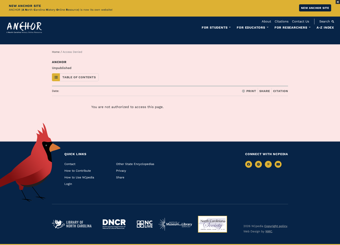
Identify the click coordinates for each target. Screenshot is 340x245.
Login (68, 184)
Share (264, 91)
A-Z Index (325, 27)
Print (251, 91)
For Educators (251, 27)
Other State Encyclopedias (135, 164)
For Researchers (290, 27)
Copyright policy (275, 226)
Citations (281, 21)
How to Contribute (77, 170)
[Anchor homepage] (24, 27)
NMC (268, 231)
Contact (69, 164)
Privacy (121, 170)
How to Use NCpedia (79, 177)
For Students (215, 27)
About (266, 21)
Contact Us (300, 21)
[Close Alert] (338, 2)
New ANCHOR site (315, 7)
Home (56, 51)
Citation (280, 91)
